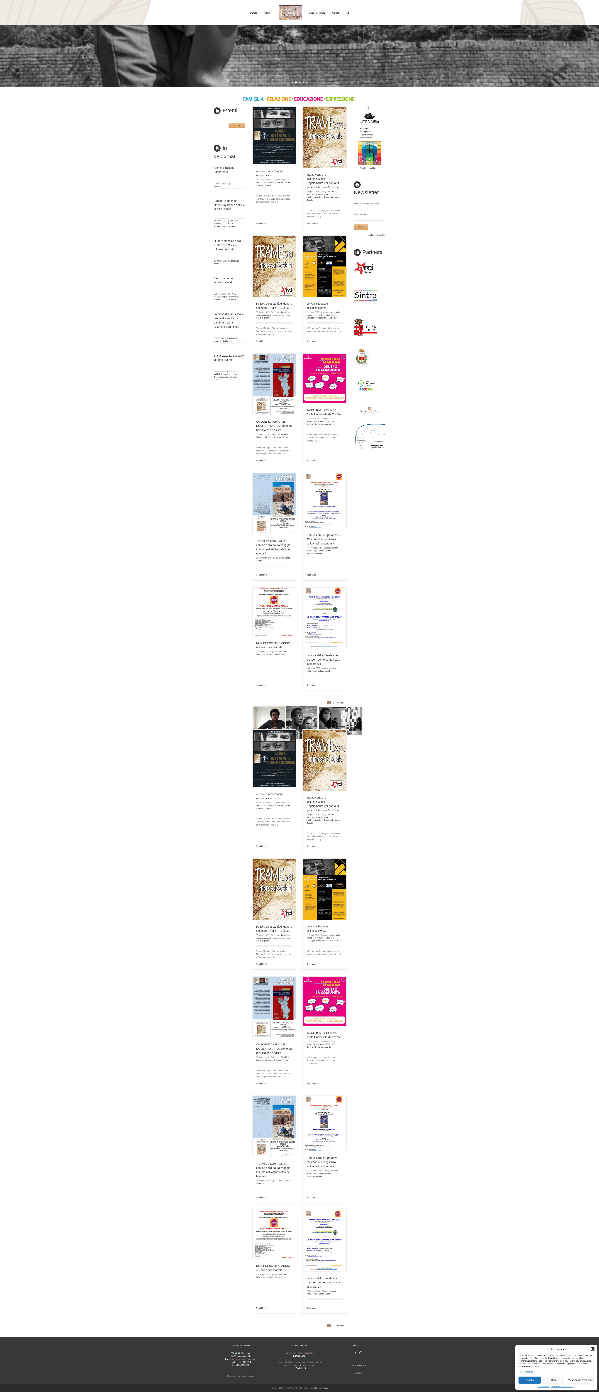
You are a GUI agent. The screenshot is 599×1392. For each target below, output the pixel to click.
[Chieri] (365, 318)
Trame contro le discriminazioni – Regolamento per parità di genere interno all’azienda (299, 1363)
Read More (261, 223)
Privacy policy (233, 1376)
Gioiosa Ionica (322, 318)
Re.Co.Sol (333, 318)
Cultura (321, 551)
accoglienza (272, 182)
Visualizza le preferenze (580, 1380)
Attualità (232, 261)
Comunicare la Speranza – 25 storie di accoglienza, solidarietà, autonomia (323, 539)
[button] (592, 1349)
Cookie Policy (543, 1387)
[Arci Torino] (365, 263)
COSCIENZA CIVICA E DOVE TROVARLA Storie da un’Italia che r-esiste (274, 426)
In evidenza (219, 224)
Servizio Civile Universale (317, 424)
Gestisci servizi (526, 1372)
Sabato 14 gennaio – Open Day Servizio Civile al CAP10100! (229, 205)
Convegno (311, 318)
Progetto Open (366, 135)
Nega (554, 1380)
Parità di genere (263, 318)
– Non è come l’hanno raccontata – (299, 1353)
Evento (328, 551)
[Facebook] (356, 1352)
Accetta (530, 1380)
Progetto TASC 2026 (326, 421)
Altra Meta (233, 221)
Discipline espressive (229, 297)
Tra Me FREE (230, 300)
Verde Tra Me (366, 138)
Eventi (327, 671)
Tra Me (217, 380)
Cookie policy (248, 1376)
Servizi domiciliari (368, 168)
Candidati (358, 1373)
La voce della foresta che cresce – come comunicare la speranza (323, 659)
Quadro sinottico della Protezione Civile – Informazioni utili (227, 245)
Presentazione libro (315, 553)
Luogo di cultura (313, 315)
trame (268, 185)
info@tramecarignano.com (244, 1359)
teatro (283, 654)
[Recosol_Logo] (365, 374)
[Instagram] (360, 1352)
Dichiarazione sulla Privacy (562, 1387)
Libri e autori (261, 437)
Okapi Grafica (322, 1388)
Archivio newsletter (376, 235)
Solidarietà (227, 341)
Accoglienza (365, 131)
